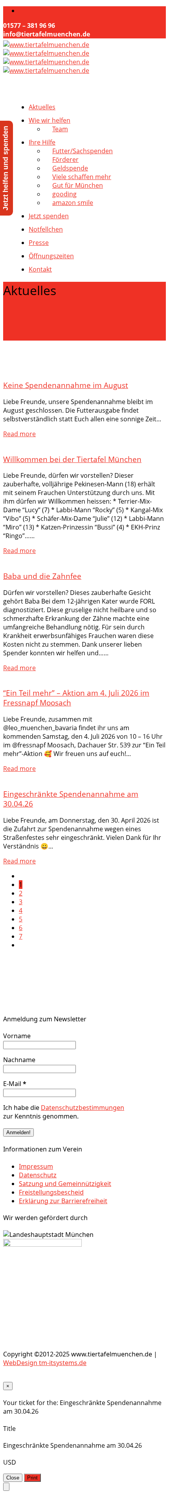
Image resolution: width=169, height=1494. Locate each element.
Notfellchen (46, 229)
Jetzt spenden (49, 216)
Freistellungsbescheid (51, 1192)
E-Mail (14, 1083)
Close (12, 1478)
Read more (19, 434)
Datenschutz (38, 1175)
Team (60, 129)
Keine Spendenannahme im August (65, 385)
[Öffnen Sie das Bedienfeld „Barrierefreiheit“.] (6, 1487)
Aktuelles (42, 107)
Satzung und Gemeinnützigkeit (65, 1183)
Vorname (17, 1036)
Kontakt (40, 269)
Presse (39, 242)
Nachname (19, 1059)
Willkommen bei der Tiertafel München (72, 459)
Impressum (36, 1166)
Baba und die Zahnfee (42, 576)
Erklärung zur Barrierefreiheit (63, 1201)
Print (32, 1478)
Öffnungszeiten (51, 256)
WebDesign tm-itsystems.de (44, 1362)
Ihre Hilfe (42, 142)
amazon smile (72, 202)
